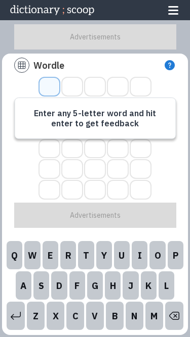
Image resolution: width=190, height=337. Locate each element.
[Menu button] (173, 10)
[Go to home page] (52, 10)
